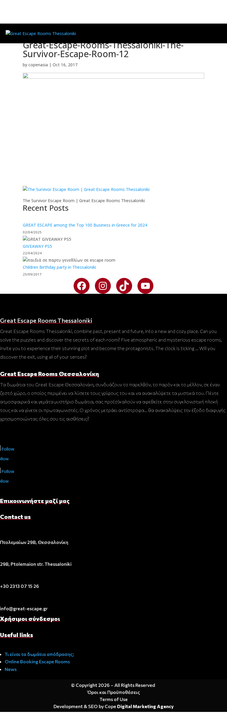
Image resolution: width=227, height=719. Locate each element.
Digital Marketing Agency (145, 706)
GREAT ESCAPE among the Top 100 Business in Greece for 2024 (85, 225)
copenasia (38, 64)
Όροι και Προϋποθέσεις (113, 692)
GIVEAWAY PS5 (37, 246)
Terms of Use (114, 699)
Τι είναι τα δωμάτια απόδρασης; (39, 654)
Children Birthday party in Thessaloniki (59, 267)
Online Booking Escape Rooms (37, 661)
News (11, 669)
